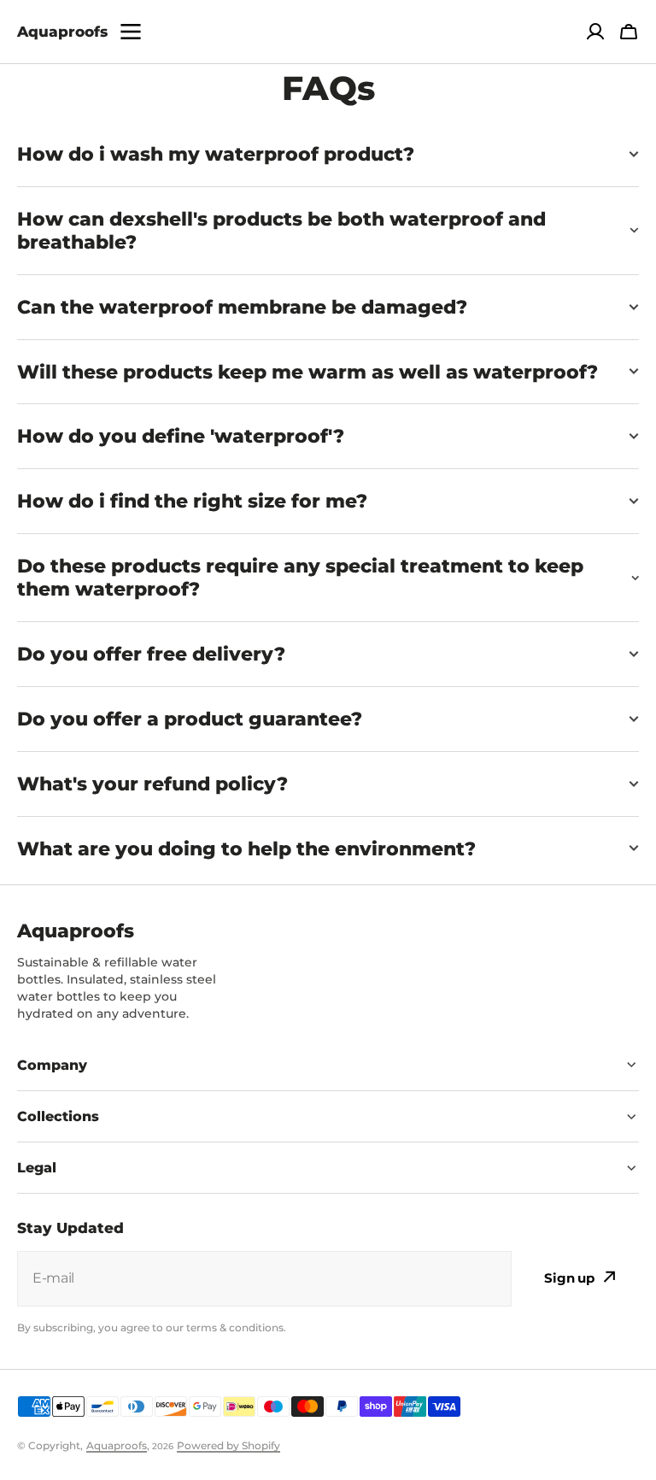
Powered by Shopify (228, 1445)
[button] (628, 31)
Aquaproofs (116, 1445)
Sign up (569, 1278)
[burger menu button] (130, 31)
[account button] (595, 31)
